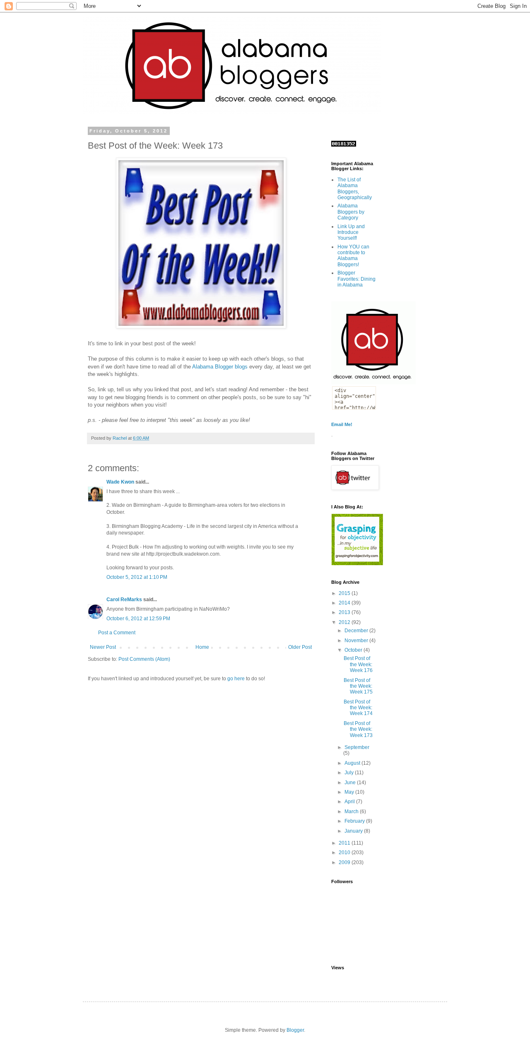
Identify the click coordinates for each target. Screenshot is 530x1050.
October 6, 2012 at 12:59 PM (138, 618)
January (354, 831)
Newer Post (103, 647)
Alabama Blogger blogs (220, 367)
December (356, 630)
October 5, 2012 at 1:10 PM (136, 577)
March (352, 811)
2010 (345, 852)
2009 (345, 862)
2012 (345, 622)
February (355, 821)
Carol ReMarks (124, 599)
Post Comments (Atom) (144, 659)
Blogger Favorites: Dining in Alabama (356, 279)
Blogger (295, 1030)
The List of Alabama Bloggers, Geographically (354, 188)
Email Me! (341, 424)
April (350, 801)
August (352, 763)
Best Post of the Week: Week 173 (358, 729)
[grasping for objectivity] (357, 563)
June (350, 782)
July (349, 772)
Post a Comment (116, 633)
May (349, 792)
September (356, 747)
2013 (345, 612)
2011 (345, 843)
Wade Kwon (120, 482)
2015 (345, 593)
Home (202, 647)
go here (236, 679)
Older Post (300, 647)
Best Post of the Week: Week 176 (358, 664)
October (354, 650)
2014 (345, 603)
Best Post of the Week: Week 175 (358, 686)
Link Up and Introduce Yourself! (351, 232)
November (356, 640)
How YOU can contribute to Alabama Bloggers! (353, 255)
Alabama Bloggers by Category (350, 212)
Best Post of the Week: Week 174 (358, 708)
